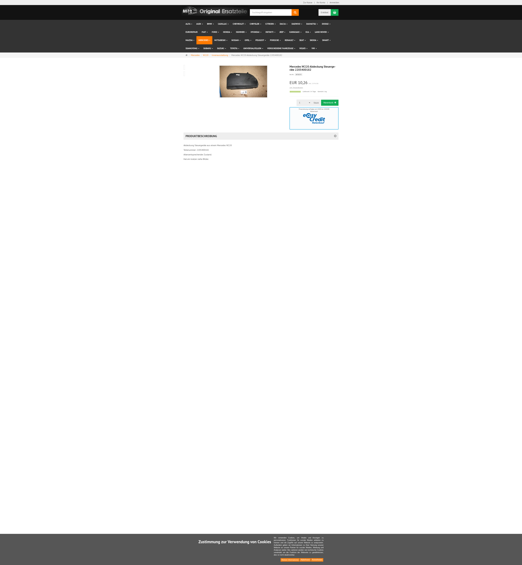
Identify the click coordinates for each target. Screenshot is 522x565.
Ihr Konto (321, 2)
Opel (247, 40)
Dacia (283, 23)
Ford (215, 32)
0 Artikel (324, 12)
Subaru (207, 48)
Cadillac (222, 23)
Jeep (281, 32)
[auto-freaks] (214, 10)
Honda (227, 32)
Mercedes (203, 40)
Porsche (274, 40)
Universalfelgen (252, 48)
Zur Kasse (307, 2)
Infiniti (269, 32)
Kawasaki (294, 32)
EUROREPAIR (192, 32)
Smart (325, 40)
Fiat (204, 32)
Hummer (240, 32)
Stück (316, 102)
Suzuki (221, 48)
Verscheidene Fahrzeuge (280, 48)
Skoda (313, 40)
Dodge (325, 23)
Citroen (269, 23)
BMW (209, 23)
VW (313, 48)
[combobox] (304, 103)
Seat (301, 40)
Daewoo (296, 23)
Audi (199, 23)
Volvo (302, 48)
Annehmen (317, 560)
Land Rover (321, 32)
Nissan (235, 40)
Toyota (234, 48)
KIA (307, 32)
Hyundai (255, 32)
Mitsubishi (220, 40)
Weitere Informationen (290, 560)
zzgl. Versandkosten (296, 88)
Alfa (188, 23)
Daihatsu (311, 23)
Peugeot (260, 40)
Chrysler (255, 23)
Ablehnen (305, 560)
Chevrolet (238, 23)
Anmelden (334, 2)
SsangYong (192, 48)
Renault (289, 40)
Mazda (189, 40)
